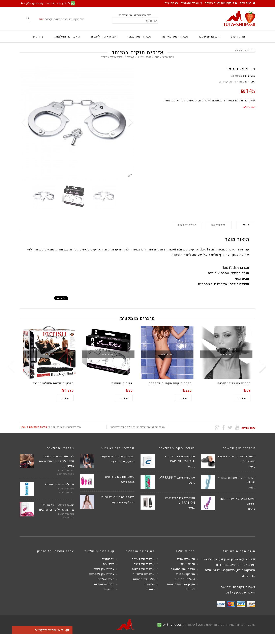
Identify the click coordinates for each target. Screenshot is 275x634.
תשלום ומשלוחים (187, 225)
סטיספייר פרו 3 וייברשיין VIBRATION (180, 500)
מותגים (150, 589)
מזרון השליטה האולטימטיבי (53, 383)
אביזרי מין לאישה (175, 36)
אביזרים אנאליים (144, 574)
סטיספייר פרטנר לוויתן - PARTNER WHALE (180, 458)
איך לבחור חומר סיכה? (59, 484)
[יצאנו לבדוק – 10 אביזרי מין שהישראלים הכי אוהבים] (27, 509)
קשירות (130, 57)
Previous (24, 123)
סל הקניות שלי (185, 574)
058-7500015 (173, 624)
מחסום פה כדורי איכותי (233, 383)
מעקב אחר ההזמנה (183, 569)
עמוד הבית (168, 57)
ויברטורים (107, 559)
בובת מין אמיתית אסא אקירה (117, 456)
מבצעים (169, 3)
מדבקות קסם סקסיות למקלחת (170, 383)
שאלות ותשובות (190, 3)
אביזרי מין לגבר (139, 36)
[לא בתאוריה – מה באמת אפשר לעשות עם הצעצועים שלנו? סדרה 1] (27, 461)
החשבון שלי (187, 564)
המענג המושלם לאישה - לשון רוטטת (237, 501)
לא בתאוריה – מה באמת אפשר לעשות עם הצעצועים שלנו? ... (56, 461)
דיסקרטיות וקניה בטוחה (219, 3)
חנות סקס (245, 3)
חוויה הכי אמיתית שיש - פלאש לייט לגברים (236, 458)
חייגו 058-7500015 (240, 592)
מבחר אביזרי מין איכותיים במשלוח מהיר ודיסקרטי (138, 427)
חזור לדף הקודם (246, 50)
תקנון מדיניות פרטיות (181, 584)
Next (130, 123)
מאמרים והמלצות (67, 36)
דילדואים (108, 564)
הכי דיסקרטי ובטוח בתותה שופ (51, 427)
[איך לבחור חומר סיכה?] (27, 489)
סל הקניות (61, 19)
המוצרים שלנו (209, 36)
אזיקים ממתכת (121, 383)
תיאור (246, 225)
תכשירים (149, 584)
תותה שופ (238, 36)
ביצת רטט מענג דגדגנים (119, 477)
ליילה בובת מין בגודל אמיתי (117, 497)
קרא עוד (65, 398)
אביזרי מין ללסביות (101, 574)
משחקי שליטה (236, 81)
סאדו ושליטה (144, 57)
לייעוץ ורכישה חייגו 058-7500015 (47, 3)
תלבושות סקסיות (144, 579)
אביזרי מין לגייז (103, 569)
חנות (156, 57)
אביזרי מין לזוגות (103, 36)
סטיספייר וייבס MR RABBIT (177, 478)
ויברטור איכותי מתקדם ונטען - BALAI (236, 480)
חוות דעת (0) (218, 225)
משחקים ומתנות (104, 584)
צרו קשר (37, 36)
